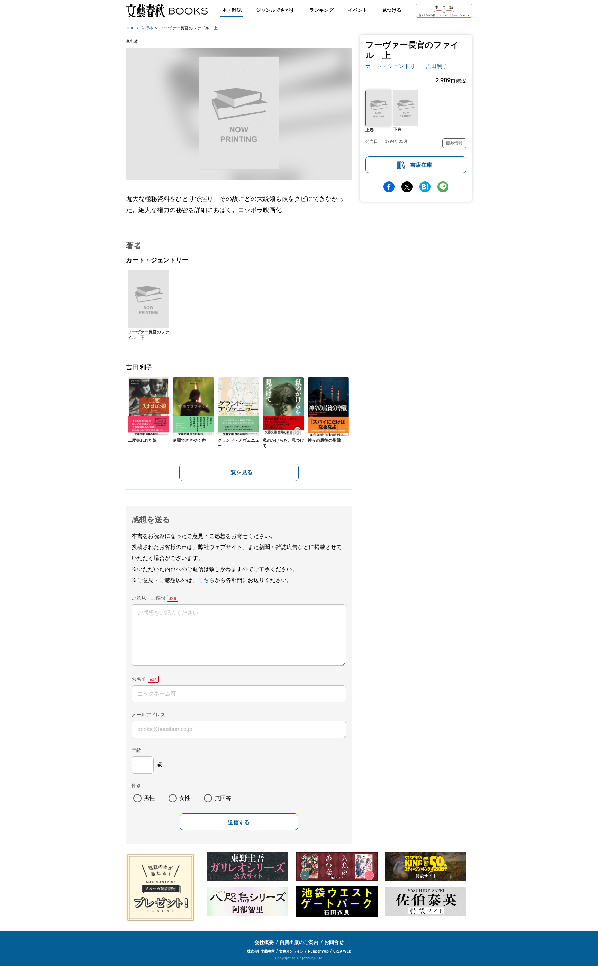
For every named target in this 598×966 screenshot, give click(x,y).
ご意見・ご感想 (148, 598)
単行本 (147, 28)
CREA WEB (342, 951)
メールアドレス (148, 714)
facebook (389, 186)
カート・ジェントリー (393, 66)
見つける (391, 10)
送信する (239, 822)
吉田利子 (437, 66)
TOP (130, 28)
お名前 (139, 679)
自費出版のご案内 (299, 942)
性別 (136, 786)
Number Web (318, 951)
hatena (425, 186)
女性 (184, 798)
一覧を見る (239, 472)
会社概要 (264, 942)
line (442, 186)
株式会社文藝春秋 (261, 951)
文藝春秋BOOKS (167, 10)
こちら (206, 580)
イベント (358, 10)
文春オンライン (291, 951)
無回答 (223, 798)
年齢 (136, 750)
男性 (149, 798)
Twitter (407, 186)
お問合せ (334, 942)
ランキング (321, 10)
